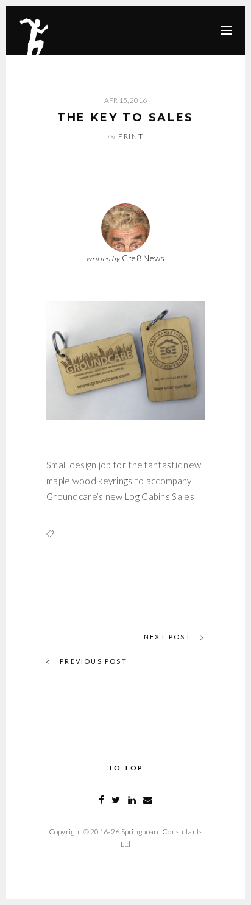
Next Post (169, 637)
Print (131, 136)
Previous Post (92, 661)
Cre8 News (143, 258)
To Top (125, 768)
